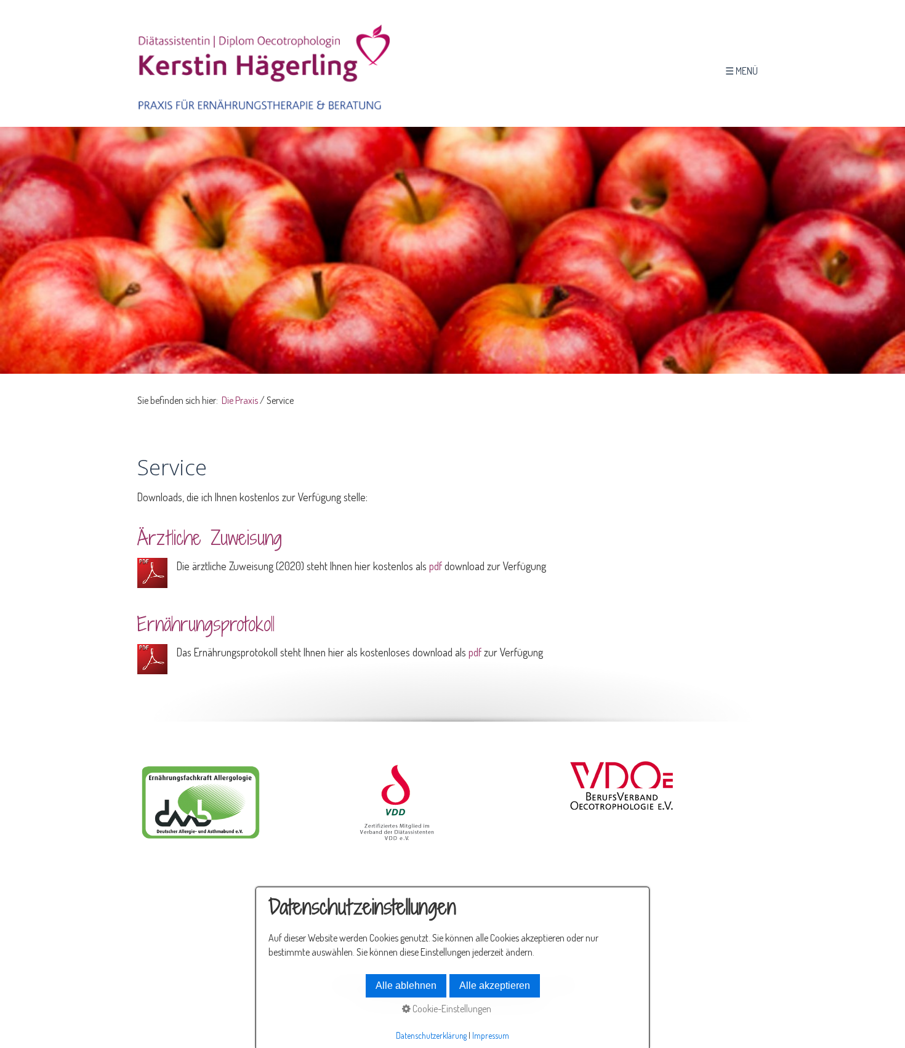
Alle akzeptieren (494, 985)
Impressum (490, 1035)
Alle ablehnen (406, 985)
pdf (435, 566)
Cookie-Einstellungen (451, 1008)
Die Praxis (240, 400)
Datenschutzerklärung (431, 1035)
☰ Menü (741, 71)
